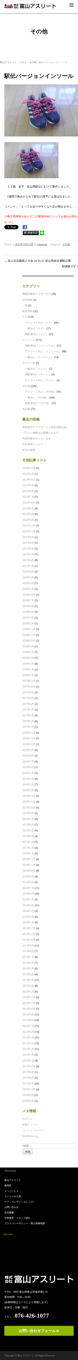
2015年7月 (28, 819)
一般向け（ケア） (35, 328)
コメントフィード (32, 1130)
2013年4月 (28, 974)
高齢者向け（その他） (38, 403)
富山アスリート (8, 62)
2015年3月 (28, 842)
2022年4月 (28, 519)
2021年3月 (28, 566)
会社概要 (9, 1212)
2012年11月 (28, 1003)
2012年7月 (28, 1026)
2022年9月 (28, 508)
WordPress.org (30, 1136)
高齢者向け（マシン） (38, 374)
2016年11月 (28, 738)
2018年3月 (28, 663)
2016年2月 (28, 790)
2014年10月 (28, 870)
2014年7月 (28, 888)
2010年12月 (28, 1089)
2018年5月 (28, 652)
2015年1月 (28, 853)
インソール (28, 340)
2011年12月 (28, 1066)
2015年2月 (28, 847)
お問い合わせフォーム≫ (39, 1331)
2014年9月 (28, 876)
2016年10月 (28, 744)
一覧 (25, 305)
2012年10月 (28, 1008)
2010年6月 (28, 1100)
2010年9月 (28, 1095)
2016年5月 (28, 773)
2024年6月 (28, 473)
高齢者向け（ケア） (36, 334)
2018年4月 (28, 657)
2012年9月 (28, 1014)
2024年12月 (28, 468)
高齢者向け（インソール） (40, 345)
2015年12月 (28, 795)
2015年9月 (28, 813)
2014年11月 (28, 864)
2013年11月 (28, 934)
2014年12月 (28, 859)
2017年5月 (28, 709)
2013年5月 (28, 968)
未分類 (26, 409)
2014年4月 (28, 905)
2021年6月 (28, 548)
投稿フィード (30, 1124)
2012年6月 (28, 1031)
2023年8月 (28, 491)
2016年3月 (28, 784)
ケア (25, 316)
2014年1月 (28, 922)
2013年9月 (28, 945)
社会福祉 (27, 299)
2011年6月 (28, 1077)
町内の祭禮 (28, 450)
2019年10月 (28, 594)
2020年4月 (28, 583)
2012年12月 (28, 997)
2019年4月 (28, 611)
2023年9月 (28, 485)
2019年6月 (28, 606)
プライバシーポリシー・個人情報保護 (24, 1223)
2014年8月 (28, 882)
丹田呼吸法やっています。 (38, 438)
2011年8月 (28, 1072)
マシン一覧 (28, 362)
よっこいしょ (11, 1191)
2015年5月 (28, 830)
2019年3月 (28, 617)
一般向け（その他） (36, 397)
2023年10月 (28, 479)
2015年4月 (28, 836)
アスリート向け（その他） (40, 391)
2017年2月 (28, 721)
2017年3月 (28, 715)
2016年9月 (28, 750)
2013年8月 (28, 951)
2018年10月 (28, 640)
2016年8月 (28, 755)
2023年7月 (28, 496)
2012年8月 (28, 1020)
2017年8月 (28, 698)
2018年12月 (28, 629)
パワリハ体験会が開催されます (40, 432)
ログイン (27, 1118)
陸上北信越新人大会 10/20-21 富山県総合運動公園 (37, 260)
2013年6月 (28, 962)
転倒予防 (27, 311)
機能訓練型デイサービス (36, 293)
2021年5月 (28, 554)
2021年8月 (28, 542)
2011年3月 (28, 1083)
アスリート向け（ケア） (39, 322)
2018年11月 (28, 635)
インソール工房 (12, 1196)
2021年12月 (28, 525)
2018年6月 (28, 646)
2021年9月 (28, 537)
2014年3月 (28, 911)
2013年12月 (28, 928)
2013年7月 (28, 957)
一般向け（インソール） (39, 357)
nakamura (42, 244)
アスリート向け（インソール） (43, 351)
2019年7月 (28, 600)
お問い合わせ (11, 1207)
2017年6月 (28, 704)
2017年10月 (28, 686)
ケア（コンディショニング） (19, 1201)
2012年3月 (28, 1048)
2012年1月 (28, 1060)
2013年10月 (28, 939)
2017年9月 (28, 692)
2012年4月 (28, 1043)
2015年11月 (28, 801)
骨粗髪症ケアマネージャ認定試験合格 (44, 427)
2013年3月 (28, 980)
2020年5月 (28, 577)
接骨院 (7, 1185)
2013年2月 (28, 985)
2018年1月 (28, 675)
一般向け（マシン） (36, 368)
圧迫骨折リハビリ (32, 444)
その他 (32, 62)
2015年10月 (28, 807)
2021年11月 (28, 531)
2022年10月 (28, 502)
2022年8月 (28, 514)
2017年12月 (28, 680)
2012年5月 (28, 1037)
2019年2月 (28, 623)
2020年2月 (28, 588)
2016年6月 (28, 767)
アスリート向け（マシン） (40, 380)
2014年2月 (28, 916)
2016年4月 (28, 778)
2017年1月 (28, 726)
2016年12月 (28, 732)
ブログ (22, 62)
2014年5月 (28, 899)
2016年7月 (28, 761)
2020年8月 (28, 571)
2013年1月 (28, 991)
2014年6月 (28, 893)
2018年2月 (28, 669)
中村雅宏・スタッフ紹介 (17, 1218)
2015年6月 (28, 824)
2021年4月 (28, 560)
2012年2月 (28, 1054)
